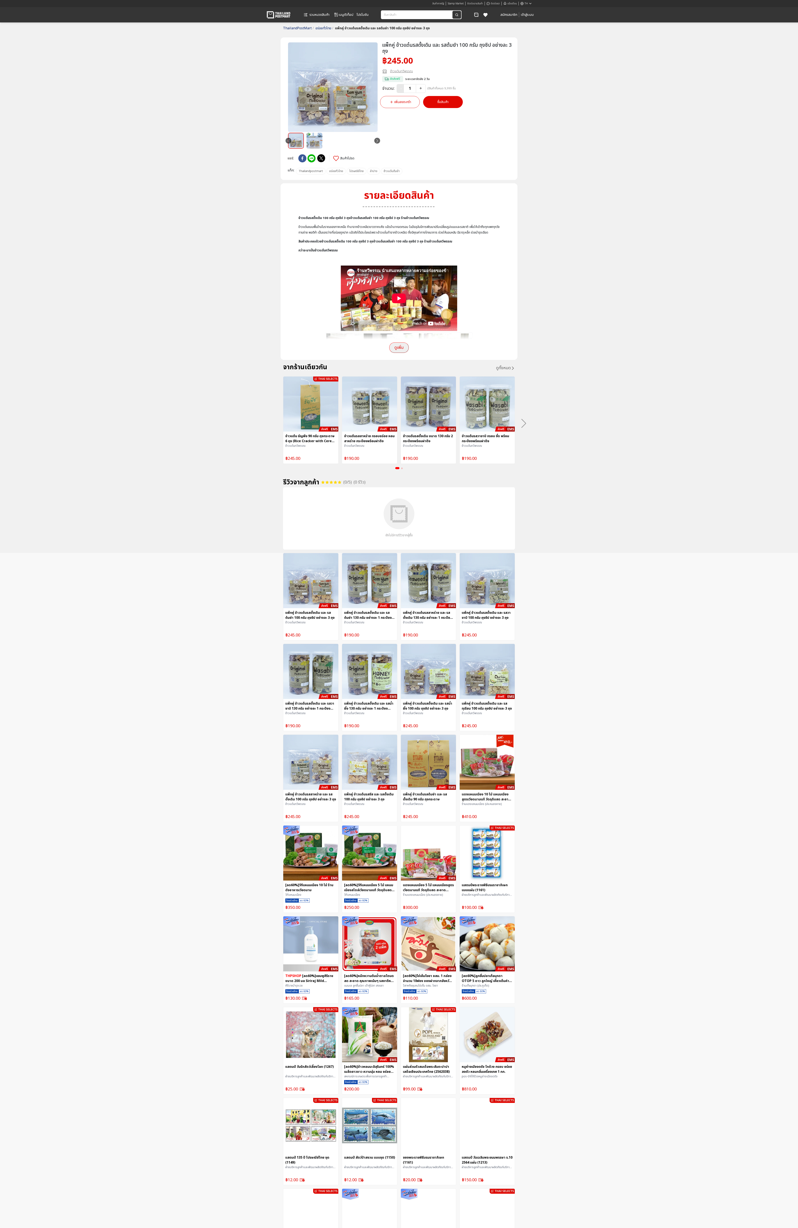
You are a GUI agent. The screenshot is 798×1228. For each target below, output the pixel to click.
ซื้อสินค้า (442, 102)
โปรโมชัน (363, 14)
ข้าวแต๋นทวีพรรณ (401, 71)
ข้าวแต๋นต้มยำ (392, 171)
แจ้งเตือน (512, 3)
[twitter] (321, 158)
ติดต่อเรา (495, 3)
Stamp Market (456, 3)
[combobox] (417, 15)
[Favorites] (485, 14)
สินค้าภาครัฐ (438, 3)
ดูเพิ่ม (399, 348)
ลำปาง (373, 171)
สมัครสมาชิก (508, 14)
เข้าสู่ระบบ (527, 14)
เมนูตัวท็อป (346, 14)
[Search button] (456, 15)
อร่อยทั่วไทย (324, 28)
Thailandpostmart (311, 171)
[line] (311, 158)
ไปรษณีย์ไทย (356, 171)
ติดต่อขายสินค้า (475, 3)
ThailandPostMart (298, 28)
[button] (476, 14)
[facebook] (302, 158)
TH (526, 3)
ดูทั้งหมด (503, 368)
